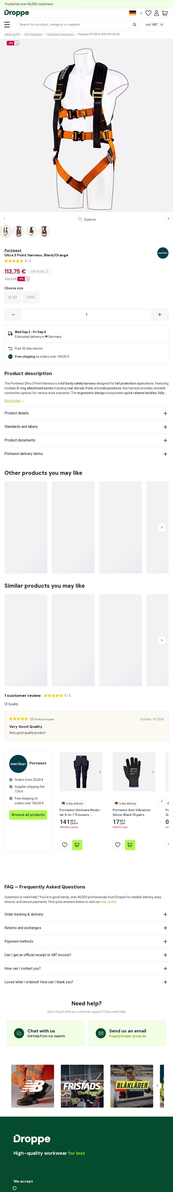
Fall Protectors (33, 34)
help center (108, 902)
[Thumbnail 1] (6, 231)
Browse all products (28, 815)
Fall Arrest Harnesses (60, 34)
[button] (79, 24)
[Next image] (168, 218)
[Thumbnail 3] (31, 231)
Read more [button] (12, 401)
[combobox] (79, 24)
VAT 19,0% (37, 271)
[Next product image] (100, 772)
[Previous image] (4, 218)
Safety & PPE (12, 34)
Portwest (13, 250)
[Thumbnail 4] (44, 231)
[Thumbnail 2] (19, 231)
